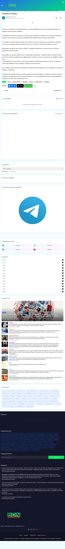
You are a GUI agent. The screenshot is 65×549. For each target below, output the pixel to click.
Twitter (21, 85)
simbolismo (31, 442)
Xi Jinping (46, 81)
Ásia (29, 398)
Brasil (3, 434)
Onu (38, 436)
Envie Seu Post (42, 535)
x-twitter (49, 245)
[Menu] (2, 5)
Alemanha (47, 398)
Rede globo (20, 393)
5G (47, 401)
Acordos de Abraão (40, 401)
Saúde (25, 401)
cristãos (46, 396)
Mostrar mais (59, 98)
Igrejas (13, 406)
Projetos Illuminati (55, 390)
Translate (14, 171)
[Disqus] (32, 138)
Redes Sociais (34, 390)
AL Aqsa (13, 447)
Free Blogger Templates (54, 538)
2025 (33, 262)
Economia (23, 398)
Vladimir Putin (38, 81)
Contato (26, 535)
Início (21, 535)
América (12, 396)
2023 (33, 268)
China (8, 81)
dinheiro (31, 396)
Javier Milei (50, 447)
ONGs (44, 447)
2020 (33, 276)
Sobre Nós (33, 535)
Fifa (17, 444)
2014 (33, 291)
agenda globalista (24, 436)
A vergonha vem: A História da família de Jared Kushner (16, 497)
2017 (33, 283)
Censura (25, 396)
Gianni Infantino (35, 449)
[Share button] (35, 86)
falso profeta (48, 404)
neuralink (58, 404)
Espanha (15, 442)
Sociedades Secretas (42, 444)
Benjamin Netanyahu (26, 439)
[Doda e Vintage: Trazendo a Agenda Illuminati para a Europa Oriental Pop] (5, 365)
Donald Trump (31, 434)
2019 (33, 278)
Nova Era (33, 436)
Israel (3, 390)
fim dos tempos (11, 390)
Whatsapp (29, 85)
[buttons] (28, 529)
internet (56, 393)
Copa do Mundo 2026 (23, 447)
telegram (18, 245)
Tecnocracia (19, 401)
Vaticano (40, 398)
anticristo (31, 401)
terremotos (5, 404)
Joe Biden (24, 81)
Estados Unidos (16, 81)
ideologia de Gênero (7, 398)
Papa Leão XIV (5, 406)
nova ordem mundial (20, 434)
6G (53, 404)
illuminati (52, 396)
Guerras (35, 393)
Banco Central (13, 404)
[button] (63, 2)
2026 (33, 260)
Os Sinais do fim (20, 390)
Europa (13, 393)
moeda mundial (22, 442)
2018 (33, 281)
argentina (56, 439)
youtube (49, 249)
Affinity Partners (29, 406)
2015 (33, 289)
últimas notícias (54, 401)
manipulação (28, 393)
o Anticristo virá (6, 393)
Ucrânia (3, 439)
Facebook (13, 85)
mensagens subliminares (8, 401)
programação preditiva (7, 449)
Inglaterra (19, 396)
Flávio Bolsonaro (5, 447)
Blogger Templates (25, 538)
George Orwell (39, 442)
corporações (5, 396)
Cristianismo (39, 404)
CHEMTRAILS (21, 404)
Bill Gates (43, 439)
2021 (33, 273)
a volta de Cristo (30, 404)
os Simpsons (53, 444)
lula (11, 436)
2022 (33, 270)
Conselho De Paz (26, 449)
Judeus (58, 396)
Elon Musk (49, 439)
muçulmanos (42, 393)
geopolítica (17, 449)
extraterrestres (20, 406)
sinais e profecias (44, 390)
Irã (57, 436)
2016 (33, 286)
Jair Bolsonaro (49, 434)
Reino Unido (49, 393)
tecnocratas (32, 444)
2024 (33, 265)
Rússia (31, 81)
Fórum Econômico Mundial (8, 444)
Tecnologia (54, 398)
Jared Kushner (5, 436)
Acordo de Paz (38, 396)
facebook (18, 249)
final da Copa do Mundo (35, 447)
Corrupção (16, 398)
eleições (34, 398)
